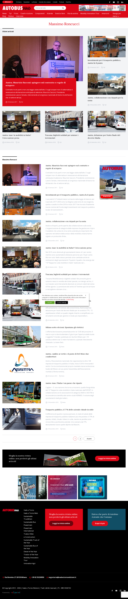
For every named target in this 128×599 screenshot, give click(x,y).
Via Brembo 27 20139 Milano (15, 577)
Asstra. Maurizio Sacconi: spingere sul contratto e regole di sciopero (36, 84)
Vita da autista (72, 13)
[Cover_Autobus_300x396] (113, 182)
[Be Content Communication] (16, 592)
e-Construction (29, 537)
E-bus (16, 13)
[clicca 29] (102, 8)
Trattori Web (29, 534)
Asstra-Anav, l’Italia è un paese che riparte (64, 383)
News (4, 13)
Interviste (19, 16)
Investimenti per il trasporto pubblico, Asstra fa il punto (104, 61)
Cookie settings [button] (61, 302)
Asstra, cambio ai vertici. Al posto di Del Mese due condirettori (67, 355)
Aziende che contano (45, 2)
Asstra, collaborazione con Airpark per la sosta (105, 99)
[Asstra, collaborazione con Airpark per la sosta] (107, 84)
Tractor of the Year (31, 554)
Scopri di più (100, 523)
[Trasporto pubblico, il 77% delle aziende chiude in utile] (21, 419)
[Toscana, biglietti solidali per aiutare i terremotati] (64, 121)
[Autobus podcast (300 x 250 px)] (32, 487)
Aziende (50, 13)
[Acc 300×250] (92, 487)
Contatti (55, 2)
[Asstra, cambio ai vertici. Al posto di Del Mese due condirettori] (21, 363)
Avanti (89, 439)
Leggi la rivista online (107, 458)
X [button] (85, 295)
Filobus (11, 16)
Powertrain (28, 525)
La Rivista (34, 2)
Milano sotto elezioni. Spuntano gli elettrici (65, 327)
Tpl (10, 13)
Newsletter (27, 2)
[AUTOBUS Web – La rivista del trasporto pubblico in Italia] (16, 8)
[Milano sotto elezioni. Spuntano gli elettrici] (21, 337)
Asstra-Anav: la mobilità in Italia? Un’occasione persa (16, 136)
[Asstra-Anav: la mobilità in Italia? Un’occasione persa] (21, 121)
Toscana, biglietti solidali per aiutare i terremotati (61, 136)
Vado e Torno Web (31, 513)
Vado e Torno (29, 510)
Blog (4, 16)
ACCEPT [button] (50, 302)
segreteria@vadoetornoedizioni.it (62, 577)
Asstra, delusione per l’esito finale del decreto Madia (104, 136)
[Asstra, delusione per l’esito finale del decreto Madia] (107, 121)
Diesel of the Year (30, 551)
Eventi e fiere (60, 13)
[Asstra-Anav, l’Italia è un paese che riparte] (21, 392)
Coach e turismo (27, 13)
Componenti (39, 13)
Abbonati (8, 2)
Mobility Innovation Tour (89, 13)
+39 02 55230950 (37, 577)
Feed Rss (68, 2)
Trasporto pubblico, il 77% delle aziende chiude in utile (70, 409)
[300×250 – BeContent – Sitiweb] (62, 487)
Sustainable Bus (30, 522)
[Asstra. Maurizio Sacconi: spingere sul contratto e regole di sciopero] (42, 58)
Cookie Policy (70, 299)
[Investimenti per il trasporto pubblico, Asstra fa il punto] (107, 46)
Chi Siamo (19, 2)
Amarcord (105, 13)
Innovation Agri (29, 563)
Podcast (61, 2)
